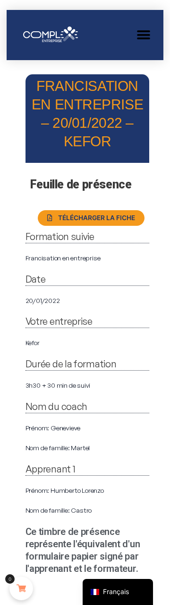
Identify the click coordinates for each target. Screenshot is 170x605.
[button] (143, 34)
